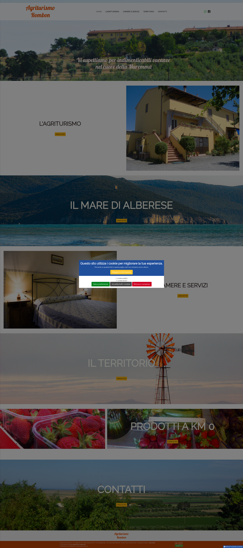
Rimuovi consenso (142, 284)
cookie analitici (122, 278)
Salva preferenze (100, 284)
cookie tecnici (122, 281)
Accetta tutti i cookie (121, 284)
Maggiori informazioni (121, 272)
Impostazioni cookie (233, 547)
